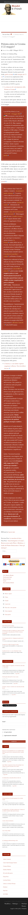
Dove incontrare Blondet (8, 582)
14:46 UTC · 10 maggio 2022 (12, 114)
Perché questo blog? (7, 577)
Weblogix (15, 904)
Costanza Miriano (7, 866)
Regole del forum (7, 579)
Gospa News (6, 876)
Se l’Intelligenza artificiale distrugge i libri (10, 840)
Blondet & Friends (17, 7)
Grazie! (4, 581)
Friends (6, 600)
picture (6, 155)
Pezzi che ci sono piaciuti (10, 607)
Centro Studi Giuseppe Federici (10, 862)
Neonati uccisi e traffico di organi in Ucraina (10, 644)
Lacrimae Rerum (6, 880)
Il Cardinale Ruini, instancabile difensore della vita (11, 777)
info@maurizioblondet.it (13, 2)
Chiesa (6, 597)
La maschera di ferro (15, 538)
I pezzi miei (11, 532)
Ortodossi (5, 887)
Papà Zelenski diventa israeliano (8, 625)
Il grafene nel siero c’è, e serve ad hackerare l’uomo (11, 650)
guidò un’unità (9, 74)
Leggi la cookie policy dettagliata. (18, 908)
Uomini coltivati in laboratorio (7, 820)
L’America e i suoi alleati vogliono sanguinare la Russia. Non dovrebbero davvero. (15, 366)
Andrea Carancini (7, 859)
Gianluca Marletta (7, 869)
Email (4, 721)
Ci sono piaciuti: (8, 661)
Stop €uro (5, 890)
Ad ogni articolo (8, 732)
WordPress (8, 904)
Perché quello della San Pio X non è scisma (10, 676)
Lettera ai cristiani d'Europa (9, 883)
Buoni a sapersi (8, 593)
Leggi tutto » (17, 673)
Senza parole (8, 614)
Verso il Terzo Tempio (6, 830)
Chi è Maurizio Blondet (8, 575)
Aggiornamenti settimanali (10, 735)
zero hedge (5, 894)
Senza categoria (8, 611)
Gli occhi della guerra (8, 873)
